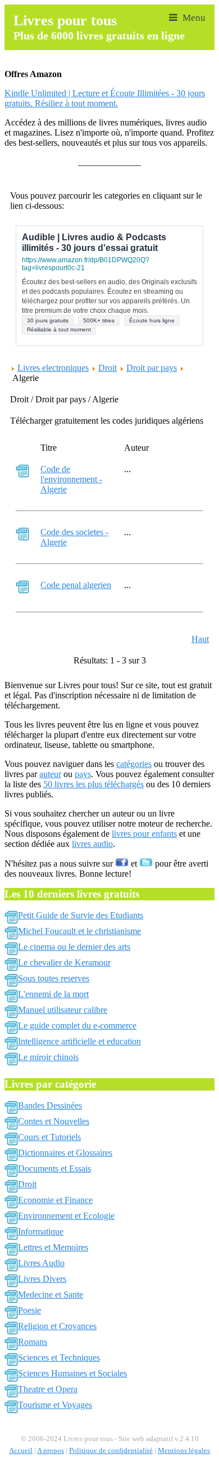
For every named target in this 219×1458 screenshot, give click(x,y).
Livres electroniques (53, 368)
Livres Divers (42, 1279)
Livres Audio (41, 1263)
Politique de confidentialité (111, 1451)
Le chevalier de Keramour (64, 962)
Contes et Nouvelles (53, 1121)
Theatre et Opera (47, 1389)
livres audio (92, 844)
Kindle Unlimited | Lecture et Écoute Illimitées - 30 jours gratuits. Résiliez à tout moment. (104, 98)
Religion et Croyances (57, 1326)
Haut (200, 639)
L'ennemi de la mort (53, 994)
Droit (107, 368)
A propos (50, 1451)
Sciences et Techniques (59, 1357)
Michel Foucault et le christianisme (79, 931)
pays (83, 774)
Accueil (21, 1451)
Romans (32, 1342)
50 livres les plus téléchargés (93, 784)
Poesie (29, 1310)
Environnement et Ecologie (66, 1216)
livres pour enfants (144, 833)
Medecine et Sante (50, 1294)
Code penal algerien (75, 585)
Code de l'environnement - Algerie (71, 479)
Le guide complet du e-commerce (77, 1025)
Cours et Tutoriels (49, 1137)
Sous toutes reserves (53, 978)
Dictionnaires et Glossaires (65, 1153)
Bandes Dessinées (50, 1105)
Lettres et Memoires (53, 1247)
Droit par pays (151, 368)
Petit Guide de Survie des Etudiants (80, 915)
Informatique (40, 1231)
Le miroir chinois (48, 1057)
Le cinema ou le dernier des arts (74, 947)
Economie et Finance (55, 1200)
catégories (134, 764)
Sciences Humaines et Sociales (72, 1373)
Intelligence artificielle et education (79, 1041)
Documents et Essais (54, 1168)
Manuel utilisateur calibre (62, 1010)
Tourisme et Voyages (55, 1405)
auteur (50, 774)
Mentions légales (184, 1451)
